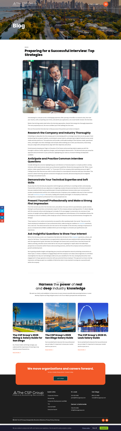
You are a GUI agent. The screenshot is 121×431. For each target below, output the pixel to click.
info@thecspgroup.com (77, 410)
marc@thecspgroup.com (99, 397)
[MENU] (105, 4)
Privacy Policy (50, 420)
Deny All (94, 428)
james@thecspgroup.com (78, 397)
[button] (93, 4)
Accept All (104, 428)
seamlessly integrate (39, 194)
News (26, 47)
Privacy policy (86, 428)
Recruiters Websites (39, 420)
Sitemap (57, 420)
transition (82, 223)
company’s (75, 237)
